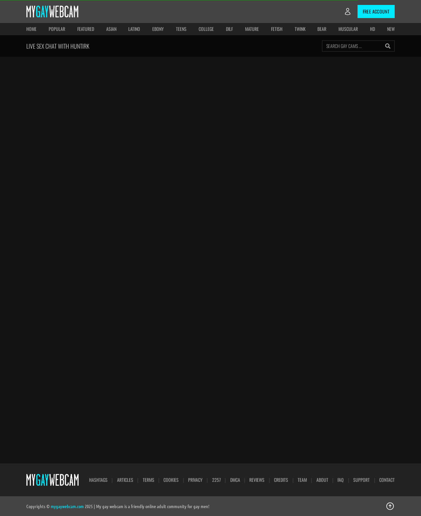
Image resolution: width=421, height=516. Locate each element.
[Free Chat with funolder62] (137, 393)
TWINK (300, 28)
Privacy (195, 480)
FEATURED (85, 28)
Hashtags (98, 480)
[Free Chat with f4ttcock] (211, 316)
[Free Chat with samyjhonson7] (358, 238)
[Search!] (387, 46)
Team (302, 480)
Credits (281, 480)
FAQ (340, 480)
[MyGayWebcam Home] (52, 11)
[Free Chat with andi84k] (63, 238)
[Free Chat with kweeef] (63, 316)
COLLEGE (206, 28)
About (322, 480)
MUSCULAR (348, 28)
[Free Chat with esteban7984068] (137, 238)
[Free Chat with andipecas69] (63, 393)
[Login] (348, 11)
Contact (387, 480)
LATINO (134, 28)
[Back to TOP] (390, 506)
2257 (216, 480)
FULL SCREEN (228, 70)
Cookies (171, 480)
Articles (125, 480)
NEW (391, 28)
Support (361, 480)
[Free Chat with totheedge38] (137, 316)
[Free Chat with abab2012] (358, 316)
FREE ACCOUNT (376, 11)
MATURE (252, 28)
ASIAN (111, 28)
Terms (148, 480)
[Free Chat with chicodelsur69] (211, 238)
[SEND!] (385, 178)
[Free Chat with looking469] (284, 238)
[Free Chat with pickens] (284, 316)
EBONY (158, 28)
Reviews (256, 480)
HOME (31, 28)
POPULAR (57, 28)
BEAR (321, 28)
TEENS (181, 28)
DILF (229, 28)
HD (372, 28)
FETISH (277, 28)
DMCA (235, 480)
